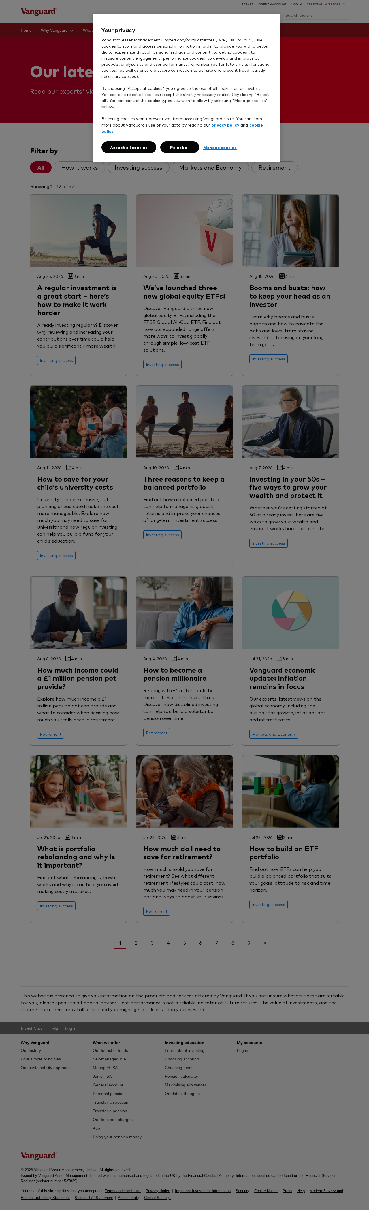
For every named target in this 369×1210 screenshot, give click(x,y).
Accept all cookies (129, 147)
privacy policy (225, 124)
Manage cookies (220, 147)
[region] (186, 88)
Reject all (180, 147)
